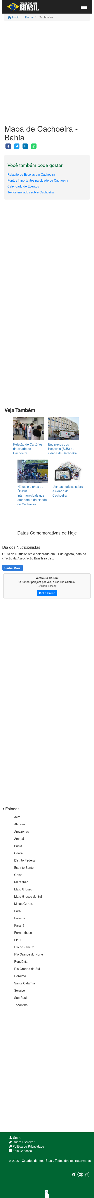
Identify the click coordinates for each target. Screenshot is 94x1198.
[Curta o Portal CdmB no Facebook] (73, 1174)
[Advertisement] (47, 72)
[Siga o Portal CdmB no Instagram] (86, 1174)
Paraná (19, 925)
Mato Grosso (23, 889)
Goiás (18, 874)
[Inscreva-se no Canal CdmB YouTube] (80, 1174)
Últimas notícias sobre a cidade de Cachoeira (67, 490)
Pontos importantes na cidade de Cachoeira (37, 180)
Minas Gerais (23, 903)
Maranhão (21, 882)
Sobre (16, 1137)
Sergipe (19, 990)
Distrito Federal (24, 860)
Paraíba (19, 918)
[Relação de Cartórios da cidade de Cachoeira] (28, 428)
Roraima (20, 976)
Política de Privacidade (28, 1146)
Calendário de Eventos (23, 186)
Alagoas (19, 824)
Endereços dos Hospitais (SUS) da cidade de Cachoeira (62, 448)
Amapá (19, 838)
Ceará (18, 853)
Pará (17, 911)
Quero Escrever (23, 1142)
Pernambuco (23, 932)
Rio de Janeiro (24, 947)
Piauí (17, 940)
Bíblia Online (47, 593)
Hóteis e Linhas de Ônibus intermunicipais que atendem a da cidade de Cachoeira (32, 495)
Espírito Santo (24, 867)
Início (15, 17)
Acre (17, 817)
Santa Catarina (24, 983)
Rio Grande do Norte (28, 954)
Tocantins (21, 1005)
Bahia (29, 17)
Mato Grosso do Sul (28, 896)
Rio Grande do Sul (27, 968)
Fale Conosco (22, 1150)
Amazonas (21, 831)
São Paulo (21, 997)
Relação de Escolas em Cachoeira (31, 174)
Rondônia (21, 961)
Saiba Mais (12, 568)
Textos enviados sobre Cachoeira (30, 192)
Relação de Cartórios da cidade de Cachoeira (27, 448)
